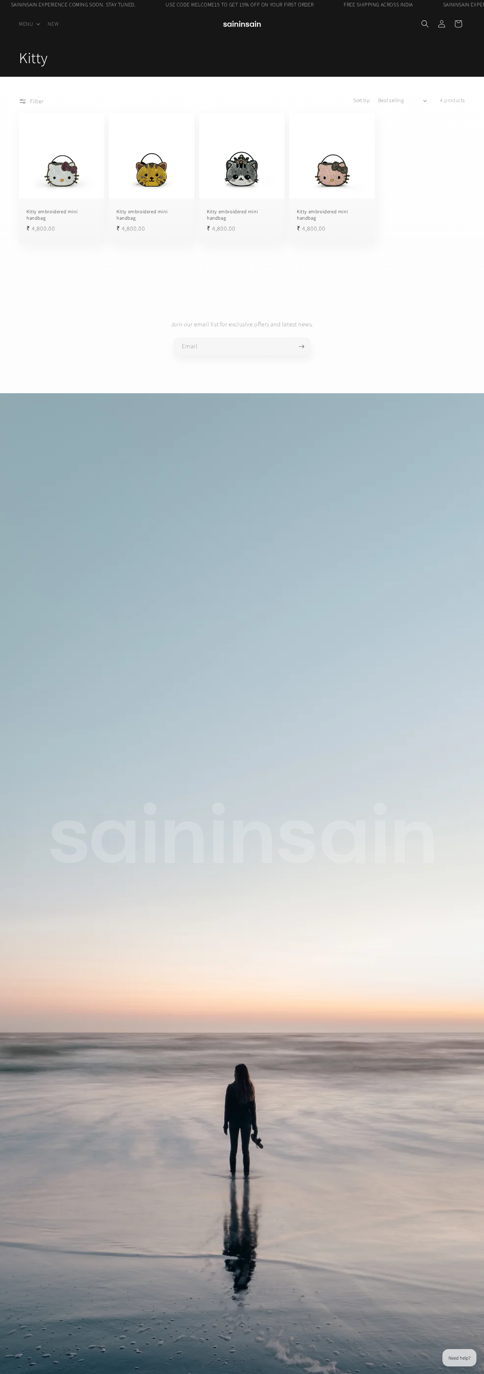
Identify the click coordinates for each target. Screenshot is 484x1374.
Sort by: (361, 100)
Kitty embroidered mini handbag (52, 215)
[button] (28, 24)
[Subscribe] (301, 346)
